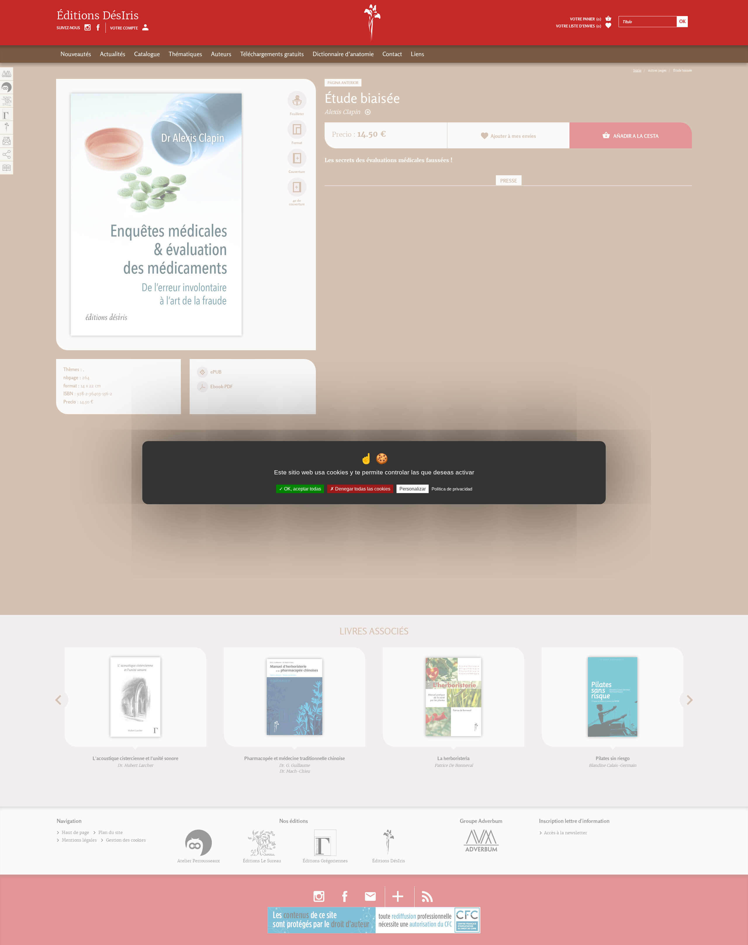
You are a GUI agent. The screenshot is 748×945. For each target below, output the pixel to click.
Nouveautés (75, 54)
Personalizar (412, 488)
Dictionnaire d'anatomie (343, 54)
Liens (417, 54)
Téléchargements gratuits (272, 54)
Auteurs (221, 54)
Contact (392, 54)
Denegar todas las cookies (362, 488)
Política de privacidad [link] (452, 488)
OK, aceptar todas (302, 488)
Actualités (112, 54)
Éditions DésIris (98, 15)
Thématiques (185, 54)
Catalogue (147, 54)
